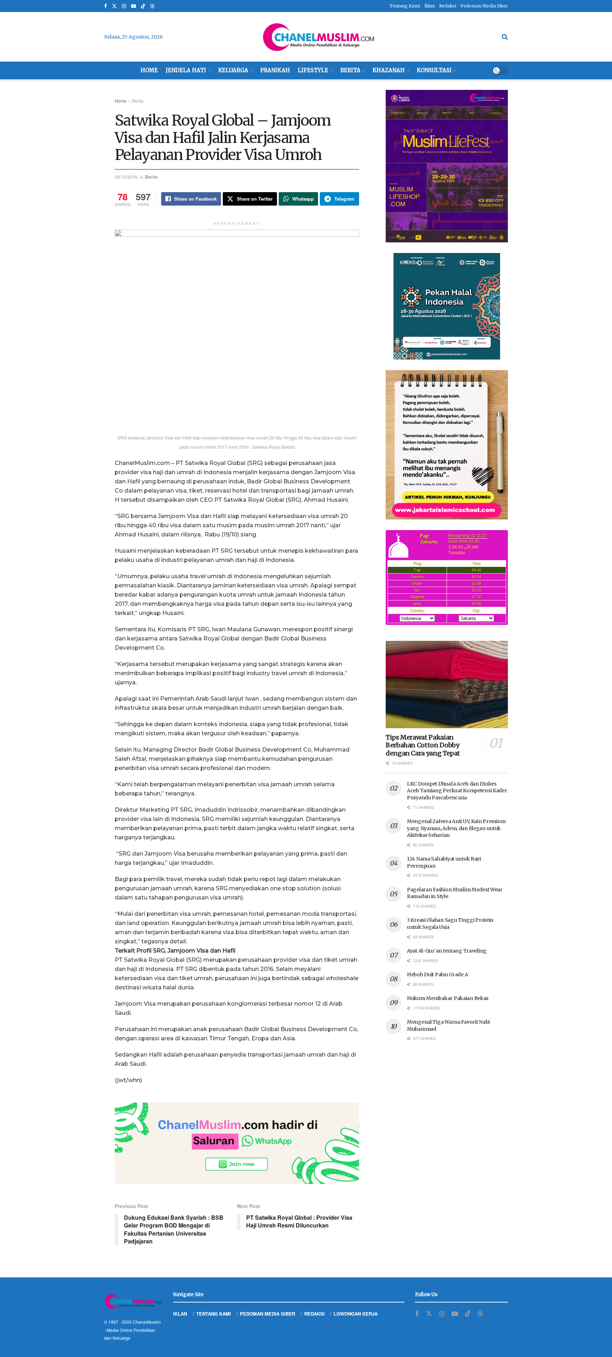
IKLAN (180, 1313)
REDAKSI (314, 1313)
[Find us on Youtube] (133, 6)
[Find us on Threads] (152, 6)
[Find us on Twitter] (114, 6)
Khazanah (389, 70)
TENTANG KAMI (213, 1313)
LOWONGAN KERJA (356, 1313)
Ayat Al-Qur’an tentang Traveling (447, 951)
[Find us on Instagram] (124, 6)
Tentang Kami (405, 5)
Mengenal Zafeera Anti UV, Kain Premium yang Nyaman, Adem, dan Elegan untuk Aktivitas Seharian (456, 828)
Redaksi (447, 5)
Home (149, 70)
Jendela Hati (186, 70)
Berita (350, 70)
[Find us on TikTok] (143, 6)
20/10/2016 (126, 176)
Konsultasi (434, 70)
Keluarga (233, 70)
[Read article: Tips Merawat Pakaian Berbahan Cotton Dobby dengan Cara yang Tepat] (447, 684)
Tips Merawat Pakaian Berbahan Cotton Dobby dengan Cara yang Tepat (423, 745)
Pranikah (275, 70)
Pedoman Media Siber (484, 5)
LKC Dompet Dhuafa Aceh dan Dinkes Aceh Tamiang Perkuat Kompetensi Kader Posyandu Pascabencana (457, 791)
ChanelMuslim (147, 1322)
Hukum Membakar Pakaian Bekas (447, 998)
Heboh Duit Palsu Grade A (437, 974)
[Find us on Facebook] (105, 6)
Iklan (429, 5)
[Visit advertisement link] (237, 1143)
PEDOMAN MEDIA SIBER (267, 1313)
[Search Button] (505, 37)
